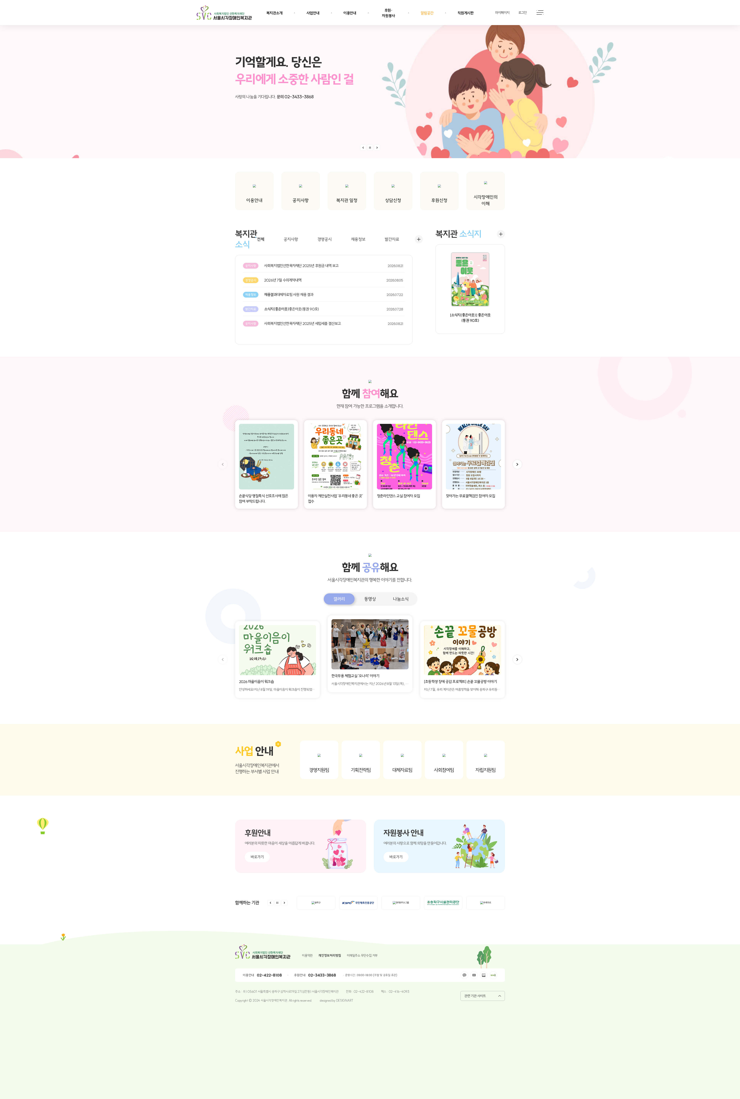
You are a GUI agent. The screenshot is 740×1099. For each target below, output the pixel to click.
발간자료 (392, 239)
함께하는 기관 (247, 903)
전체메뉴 (539, 12)
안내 (255, 751)
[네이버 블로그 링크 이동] (484, 975)
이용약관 (307, 955)
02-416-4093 (399, 991)
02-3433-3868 (322, 975)
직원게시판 (465, 13)
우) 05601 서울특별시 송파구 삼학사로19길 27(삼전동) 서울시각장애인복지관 (291, 991)
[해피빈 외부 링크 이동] (493, 975)
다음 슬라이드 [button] (517, 464)
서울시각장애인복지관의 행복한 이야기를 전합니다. (370, 580)
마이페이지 (502, 12)
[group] (277, 659)
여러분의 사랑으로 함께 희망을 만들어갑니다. (415, 843)
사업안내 (312, 13)
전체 (260, 239)
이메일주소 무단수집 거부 (362, 955)
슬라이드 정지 (370, 148)
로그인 (522, 12)
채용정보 (358, 239)
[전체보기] (419, 239)
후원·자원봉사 (388, 13)
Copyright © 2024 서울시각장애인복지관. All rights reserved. (273, 1000)
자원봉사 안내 (403, 833)
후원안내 (258, 833)
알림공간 (427, 13)
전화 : (350, 991)
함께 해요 (370, 394)
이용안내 (349, 13)
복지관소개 (274, 13)
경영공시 (324, 239)
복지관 (246, 239)
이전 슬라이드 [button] (363, 148)
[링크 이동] (370, 79)
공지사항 (291, 239)
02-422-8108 (269, 975)
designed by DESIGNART (336, 1000)
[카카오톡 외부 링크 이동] (464, 975)
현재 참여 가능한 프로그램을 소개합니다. (370, 406)
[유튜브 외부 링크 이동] (474, 975)
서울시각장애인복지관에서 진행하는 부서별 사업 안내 (257, 768)
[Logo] (224, 12)
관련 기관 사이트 (475, 996)
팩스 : (385, 991)
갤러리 (339, 599)
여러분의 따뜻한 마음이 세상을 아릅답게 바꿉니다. (280, 843)
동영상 (370, 599)
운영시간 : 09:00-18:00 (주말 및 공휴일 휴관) (371, 975)
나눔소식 (400, 599)
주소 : (239, 991)
